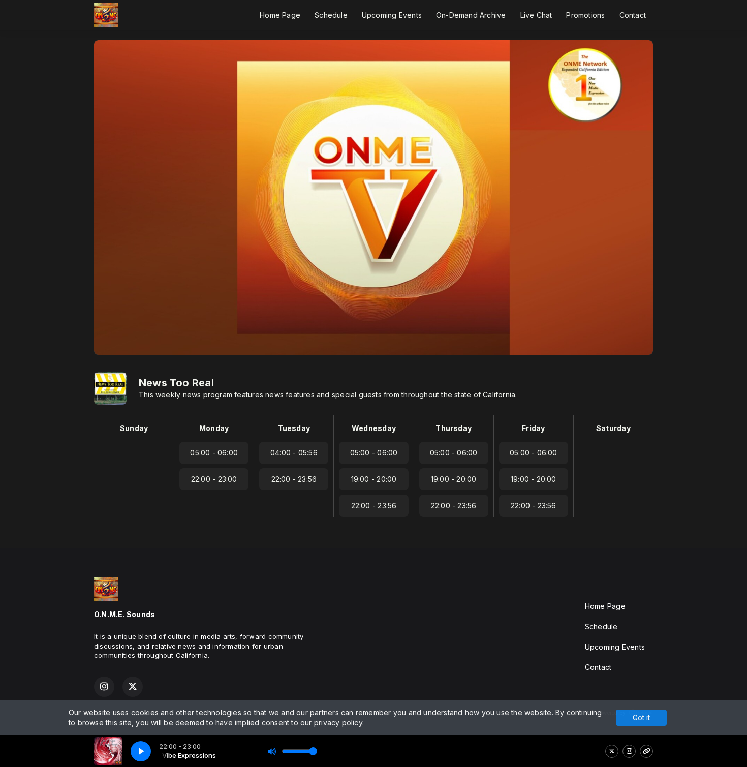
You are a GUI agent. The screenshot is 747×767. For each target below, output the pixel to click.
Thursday (453, 428)
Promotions (585, 15)
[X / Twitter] (611, 751)
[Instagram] (629, 751)
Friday (533, 428)
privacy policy (338, 722)
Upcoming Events (392, 15)
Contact (632, 15)
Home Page (280, 15)
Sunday (134, 428)
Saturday (613, 428)
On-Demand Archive (471, 15)
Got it (641, 717)
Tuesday (294, 428)
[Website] (646, 751)
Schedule (331, 15)
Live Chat (536, 15)
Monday (214, 428)
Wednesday (374, 428)
